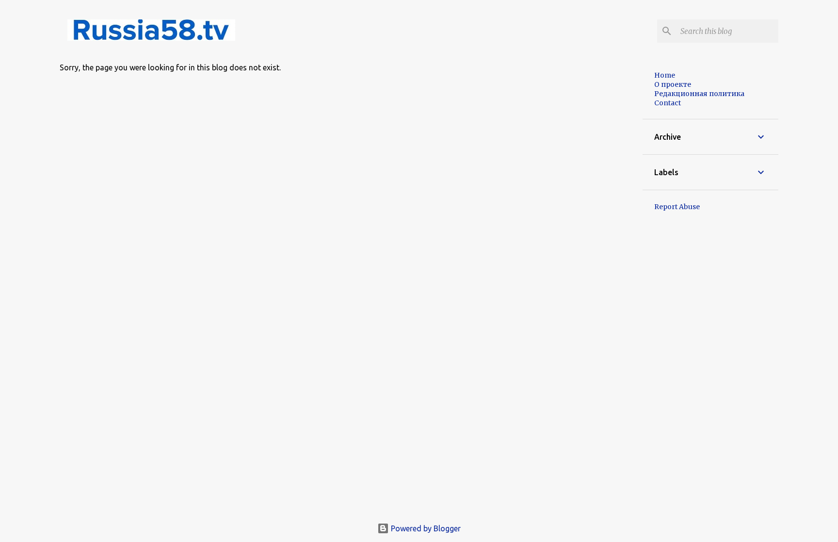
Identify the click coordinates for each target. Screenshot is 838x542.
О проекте (672, 84)
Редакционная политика (699, 93)
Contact (667, 103)
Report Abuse (677, 206)
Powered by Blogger (425, 528)
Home (664, 75)
